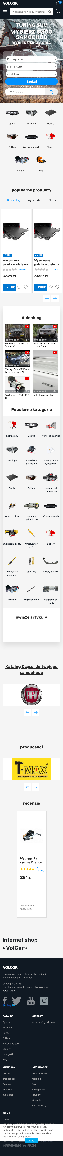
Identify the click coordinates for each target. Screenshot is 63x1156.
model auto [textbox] (14, 74)
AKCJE (6, 1073)
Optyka (6, 1022)
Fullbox (6, 1038)
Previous (46, 298)
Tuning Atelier (39, 1089)
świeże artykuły (31, 617)
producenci (31, 747)
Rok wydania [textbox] (15, 59)
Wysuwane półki (11, 1043)
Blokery (7, 1049)
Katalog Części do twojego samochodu (31, 669)
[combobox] (31, 59)
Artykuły (36, 1094)
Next (55, 298)
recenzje (7, 1089)
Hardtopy (8, 1027)
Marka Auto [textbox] (14, 66)
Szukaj (31, 81)
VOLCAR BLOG (39, 1073)
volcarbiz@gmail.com (43, 1022)
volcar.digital (9, 990)
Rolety (6, 1033)
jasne (31, 1140)
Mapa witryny (39, 1105)
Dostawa (7, 1084)
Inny (5, 1059)
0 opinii (22, 269)
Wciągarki (8, 1054)
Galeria (35, 1084)
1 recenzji (41, 869)
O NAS (6, 1119)
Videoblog (32, 317)
